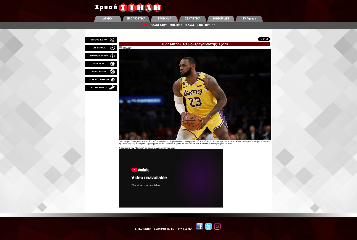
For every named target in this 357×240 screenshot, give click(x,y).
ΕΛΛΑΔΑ (189, 25)
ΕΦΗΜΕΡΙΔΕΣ (221, 18)
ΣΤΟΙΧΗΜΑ (164, 18)
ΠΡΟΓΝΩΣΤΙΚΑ (136, 18)
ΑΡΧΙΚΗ (107, 18)
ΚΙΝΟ (200, 25)
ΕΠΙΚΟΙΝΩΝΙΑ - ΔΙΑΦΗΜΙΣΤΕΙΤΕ (154, 228)
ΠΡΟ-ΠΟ (210, 25)
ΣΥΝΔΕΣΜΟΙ (185, 228)
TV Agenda (249, 18)
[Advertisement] (101, 134)
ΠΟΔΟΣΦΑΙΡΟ (159, 25)
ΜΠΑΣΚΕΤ (176, 25)
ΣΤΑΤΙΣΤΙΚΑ (192, 18)
